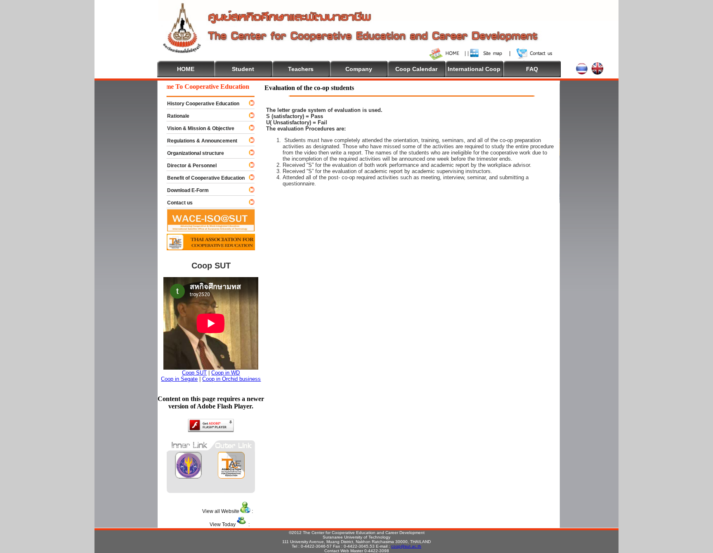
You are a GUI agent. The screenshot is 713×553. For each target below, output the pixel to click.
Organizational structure (192, 153)
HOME (185, 69)
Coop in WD (225, 373)
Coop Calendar (416, 69)
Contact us (176, 203)
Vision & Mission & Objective (197, 128)
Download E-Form (184, 190)
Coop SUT (194, 373)
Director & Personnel (188, 166)
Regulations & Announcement (198, 141)
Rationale (174, 116)
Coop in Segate (179, 379)
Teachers (301, 69)
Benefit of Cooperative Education (202, 178)
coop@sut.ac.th (406, 546)
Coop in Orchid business (231, 379)
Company (358, 69)
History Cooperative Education (199, 104)
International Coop (474, 69)
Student (243, 69)
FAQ (532, 69)
